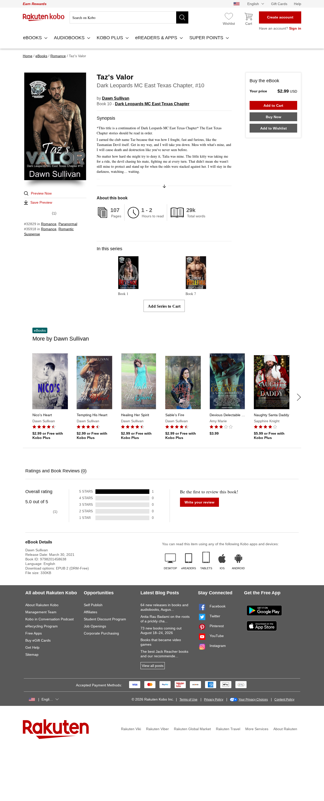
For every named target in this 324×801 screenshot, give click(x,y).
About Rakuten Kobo (41, 605)
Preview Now (41, 193)
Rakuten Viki (131, 729)
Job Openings (95, 626)
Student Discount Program (105, 619)
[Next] (299, 397)
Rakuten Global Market (192, 729)
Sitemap (31, 654)
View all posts (153, 666)
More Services (256, 729)
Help (297, 4)
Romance (48, 224)
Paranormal (67, 224)
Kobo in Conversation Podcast (49, 619)
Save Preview (41, 202)
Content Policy (284, 699)
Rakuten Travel (228, 729)
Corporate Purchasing (101, 633)
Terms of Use (188, 699)
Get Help (32, 647)
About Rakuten (285, 729)
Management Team (40, 612)
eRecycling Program (41, 626)
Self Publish (93, 605)
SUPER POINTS (207, 37)
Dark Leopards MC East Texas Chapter (152, 104)
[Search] (182, 17)
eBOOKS (33, 37)
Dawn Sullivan (115, 98)
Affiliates (90, 612)
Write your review (199, 502)
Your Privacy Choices (253, 699)
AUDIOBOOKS (70, 37)
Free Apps (33, 633)
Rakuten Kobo (44, 17)
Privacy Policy (213, 699)
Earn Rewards (35, 4)
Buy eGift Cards (38, 640)
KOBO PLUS (110, 37)
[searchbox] (129, 17)
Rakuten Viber (157, 729)
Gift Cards (279, 4)
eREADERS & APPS (156, 37)
